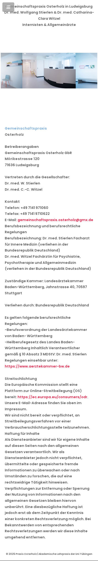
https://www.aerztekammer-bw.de (37, 366)
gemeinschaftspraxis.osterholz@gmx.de (55, 220)
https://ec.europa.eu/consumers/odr (52, 397)
